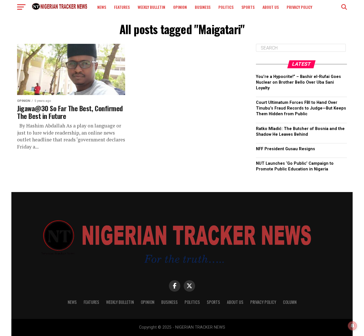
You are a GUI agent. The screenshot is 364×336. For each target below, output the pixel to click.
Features (122, 7)
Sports (248, 7)
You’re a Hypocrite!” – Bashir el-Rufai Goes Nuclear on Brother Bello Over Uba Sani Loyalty (298, 82)
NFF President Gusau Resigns (285, 149)
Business (202, 7)
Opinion (180, 7)
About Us (270, 7)
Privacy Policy (299, 7)
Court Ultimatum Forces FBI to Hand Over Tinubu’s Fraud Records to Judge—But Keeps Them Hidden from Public (301, 108)
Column (290, 302)
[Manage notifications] (352, 325)
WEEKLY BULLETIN (151, 7)
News (101, 7)
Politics (225, 7)
